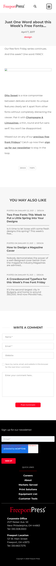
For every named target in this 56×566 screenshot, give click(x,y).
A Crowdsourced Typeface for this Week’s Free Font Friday (27, 280)
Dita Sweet (11, 95)
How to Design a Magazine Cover (25, 249)
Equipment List (28, 494)
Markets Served (28, 484)
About (28, 480)
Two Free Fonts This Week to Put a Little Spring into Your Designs (26, 218)
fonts (32, 168)
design (28, 37)
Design (23, 168)
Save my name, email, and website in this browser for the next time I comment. (26, 365)
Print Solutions (28, 489)
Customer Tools (28, 498)
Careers (28, 475)
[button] (35, 6)
